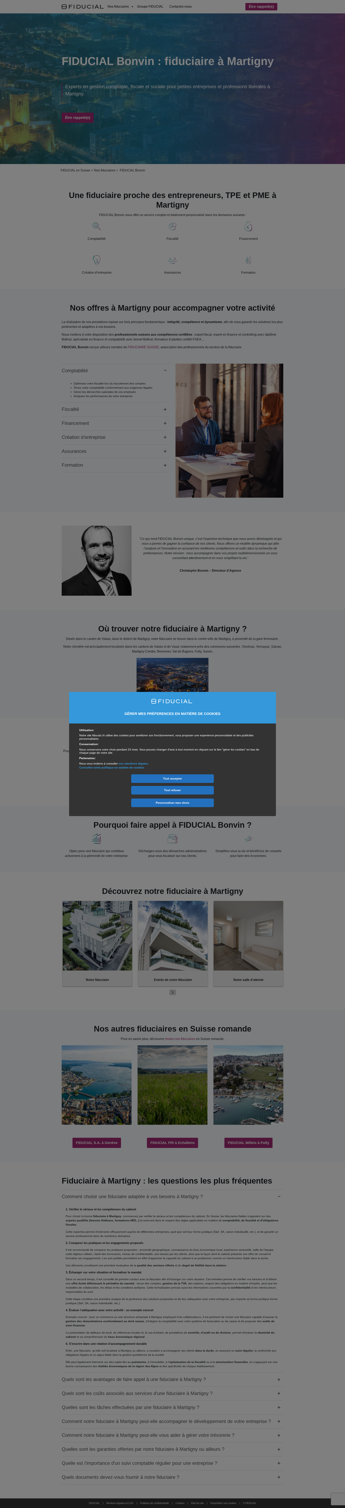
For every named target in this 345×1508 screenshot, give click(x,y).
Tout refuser (172, 790)
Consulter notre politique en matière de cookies (111, 767)
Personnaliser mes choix (172, 802)
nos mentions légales (133, 763)
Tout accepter (172, 778)
